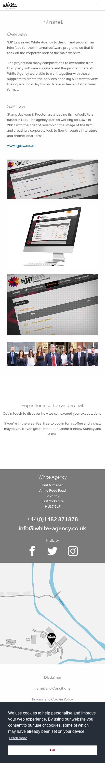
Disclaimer (52, 677)
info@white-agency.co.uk (52, 528)
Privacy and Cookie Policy (52, 699)
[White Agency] (10, 4)
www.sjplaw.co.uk (21, 145)
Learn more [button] (18, 738)
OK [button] (52, 750)
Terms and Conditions (52, 688)
